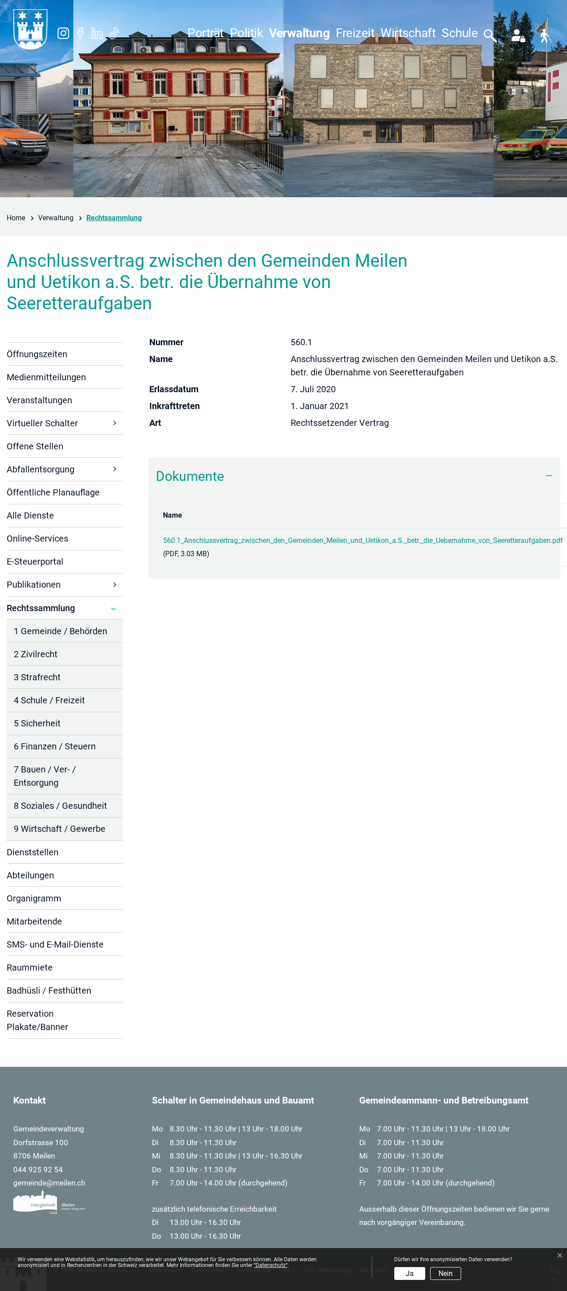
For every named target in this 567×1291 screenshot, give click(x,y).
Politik (246, 33)
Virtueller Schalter (42, 423)
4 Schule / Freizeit (49, 700)
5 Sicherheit (37, 723)
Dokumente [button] (190, 476)
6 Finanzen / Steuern (55, 746)
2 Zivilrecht (36, 654)
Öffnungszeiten (37, 354)
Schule (460, 33)
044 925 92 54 (38, 1169)
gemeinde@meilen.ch (49, 1182)
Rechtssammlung (41, 611)
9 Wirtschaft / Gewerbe (59, 828)
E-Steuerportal (35, 561)
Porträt (205, 33)
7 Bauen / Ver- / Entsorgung (45, 776)
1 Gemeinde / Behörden (60, 631)
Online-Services (37, 538)
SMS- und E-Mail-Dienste (55, 944)
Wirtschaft (408, 33)
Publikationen (34, 584)
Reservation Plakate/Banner (37, 1020)
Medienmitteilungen (46, 377)
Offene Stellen (35, 446)
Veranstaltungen (39, 400)
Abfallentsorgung (40, 469)
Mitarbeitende (34, 921)
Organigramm (34, 898)
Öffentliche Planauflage (53, 492)
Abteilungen (30, 875)
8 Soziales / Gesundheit (60, 805)
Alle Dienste (30, 515)
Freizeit (355, 33)
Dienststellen (32, 852)
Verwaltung (299, 33)
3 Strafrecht (37, 677)
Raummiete (30, 967)
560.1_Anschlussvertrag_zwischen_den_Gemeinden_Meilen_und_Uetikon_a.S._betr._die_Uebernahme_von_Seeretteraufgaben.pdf (363, 540)
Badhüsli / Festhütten (49, 990)
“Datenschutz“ (270, 1265)
